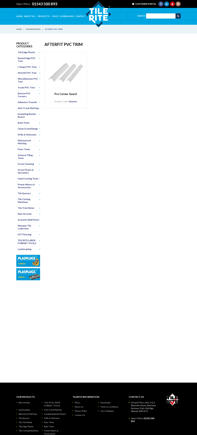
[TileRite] (98, 14)
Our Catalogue (107, 411)
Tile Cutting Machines (24, 200)
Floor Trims (24, 149)
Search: (141, 16)
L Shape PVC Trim (27, 66)
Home (19, 16)
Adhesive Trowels (27, 102)
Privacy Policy (81, 411)
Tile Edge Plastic (33, 29)
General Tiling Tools (25, 156)
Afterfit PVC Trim (27, 72)
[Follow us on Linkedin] (166, 3)
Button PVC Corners (24, 95)
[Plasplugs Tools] (28, 274)
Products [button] (44, 16)
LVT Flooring (24, 234)
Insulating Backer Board (27, 115)
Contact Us (80, 415)
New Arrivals (25, 213)
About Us (79, 407)
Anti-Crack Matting (28, 108)
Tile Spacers (24, 193)
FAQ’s (77, 402)
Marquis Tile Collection (24, 227)
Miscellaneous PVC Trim (28, 80)
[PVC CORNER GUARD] (65, 73)
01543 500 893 (44, 3)
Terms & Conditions (109, 407)
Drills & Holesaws (27, 134)
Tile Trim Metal (26, 207)
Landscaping (24, 249)
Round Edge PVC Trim (26, 59)
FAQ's (55, 16)
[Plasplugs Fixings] (28, 261)
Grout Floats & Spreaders (26, 171)
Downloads (67, 16)
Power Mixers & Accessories (26, 186)
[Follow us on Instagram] (178, 3)
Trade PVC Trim (26, 87)
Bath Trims (24, 122)
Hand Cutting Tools (28, 178)
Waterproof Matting (24, 142)
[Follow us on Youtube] (172, 3)
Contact (80, 16)
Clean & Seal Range (28, 128)
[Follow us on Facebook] (160, 3)
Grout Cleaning (26, 163)
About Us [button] (29, 16)
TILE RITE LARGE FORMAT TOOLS (27, 241)
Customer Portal (145, 4)
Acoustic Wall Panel (28, 219)
